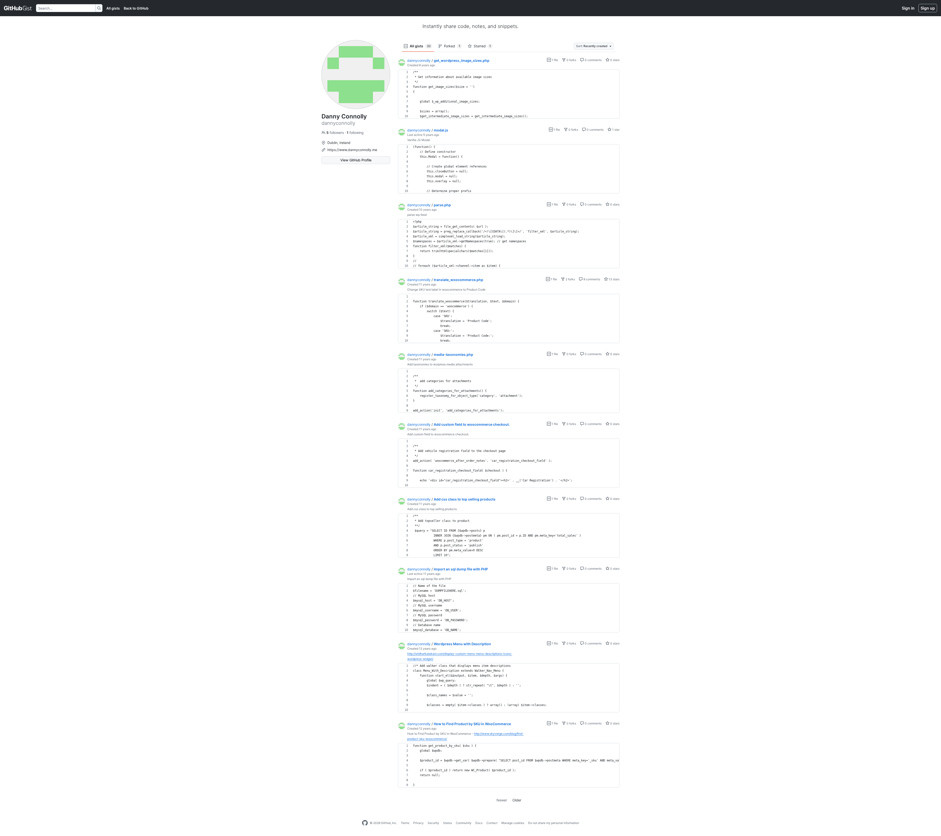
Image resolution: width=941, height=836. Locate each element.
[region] (508, 94)
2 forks (570, 279)
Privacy (418, 823)
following (355, 132)
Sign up (928, 8)
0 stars (614, 60)
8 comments (591, 279)
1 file (554, 60)
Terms (405, 823)
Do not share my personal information (553, 823)
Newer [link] (501, 800)
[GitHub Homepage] (365, 823)
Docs (479, 823)
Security (433, 823)
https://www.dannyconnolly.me (352, 150)
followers (335, 132)
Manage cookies (512, 823)
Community (463, 823)
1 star (615, 129)
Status (447, 823)
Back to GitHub (136, 8)
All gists (113, 8)
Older (516, 800)
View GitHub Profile (355, 160)
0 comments (593, 60)
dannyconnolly (419, 60)
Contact (491, 823)
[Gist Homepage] (18, 8)
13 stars (613, 279)
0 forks (571, 60)
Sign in (908, 8)
